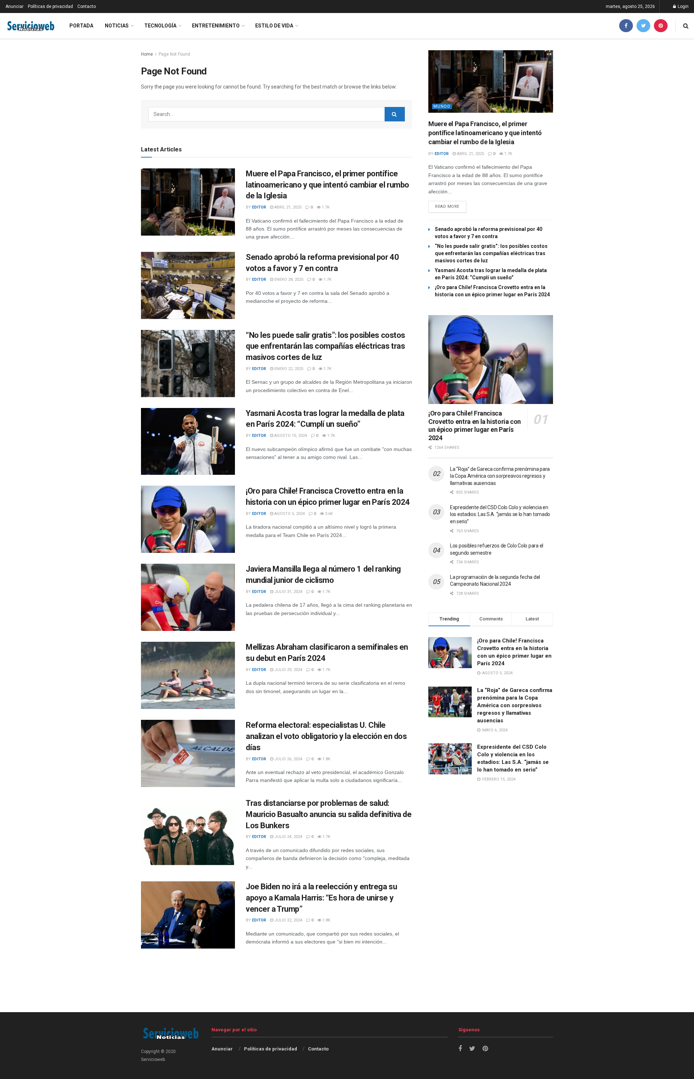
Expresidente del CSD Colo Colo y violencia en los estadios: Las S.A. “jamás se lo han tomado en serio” (500, 514)
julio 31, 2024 (287, 591)
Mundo (441, 106)
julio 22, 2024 (287, 920)
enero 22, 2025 (288, 368)
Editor (259, 207)
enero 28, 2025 (288, 279)
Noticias (117, 26)
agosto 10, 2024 (290, 435)
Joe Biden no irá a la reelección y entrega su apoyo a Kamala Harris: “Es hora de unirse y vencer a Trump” (321, 898)
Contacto (86, 6)
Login (683, 6)
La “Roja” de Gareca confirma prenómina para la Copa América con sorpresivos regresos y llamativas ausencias (500, 476)
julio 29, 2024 (287, 669)
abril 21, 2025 (287, 207)
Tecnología (160, 26)
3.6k (328, 513)
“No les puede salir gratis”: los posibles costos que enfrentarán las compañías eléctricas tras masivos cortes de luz (325, 346)
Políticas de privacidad (50, 6)
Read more (447, 206)
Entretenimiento (216, 26)
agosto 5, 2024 (289, 513)
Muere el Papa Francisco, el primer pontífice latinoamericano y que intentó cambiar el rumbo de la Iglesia (327, 185)
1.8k (325, 759)
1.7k (325, 207)
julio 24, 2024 (287, 836)
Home (147, 54)
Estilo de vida (274, 26)
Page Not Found (174, 54)
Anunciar (14, 6)
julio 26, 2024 (287, 759)
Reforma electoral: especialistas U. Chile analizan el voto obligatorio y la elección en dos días (326, 736)
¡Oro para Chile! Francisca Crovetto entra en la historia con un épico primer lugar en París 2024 (474, 425)
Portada (81, 26)
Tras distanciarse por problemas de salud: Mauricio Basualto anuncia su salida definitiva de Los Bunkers (328, 814)
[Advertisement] (347, 993)
